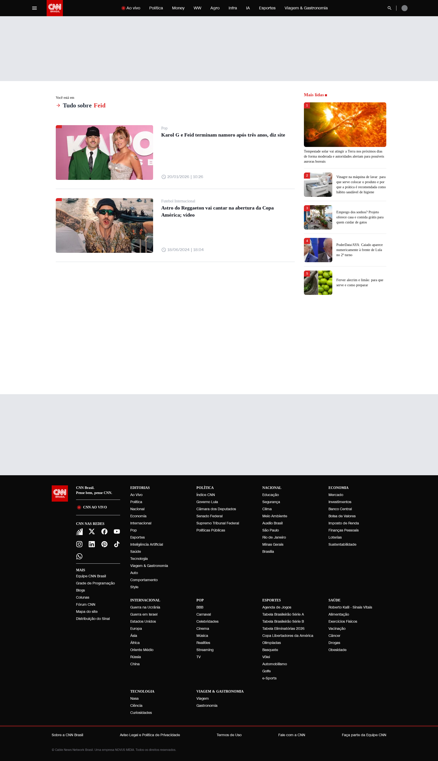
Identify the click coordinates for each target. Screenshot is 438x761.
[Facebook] (104, 531)
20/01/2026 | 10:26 (185, 177)
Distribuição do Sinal (93, 618)
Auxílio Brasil (272, 523)
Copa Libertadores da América (287, 635)
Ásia (133, 635)
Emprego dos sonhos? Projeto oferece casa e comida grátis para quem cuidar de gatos (360, 217)
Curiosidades (141, 712)
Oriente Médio (141, 650)
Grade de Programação (95, 583)
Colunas (82, 597)
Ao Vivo (136, 494)
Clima (267, 509)
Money (178, 8)
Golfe (266, 671)
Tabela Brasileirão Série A (283, 614)
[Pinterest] (104, 544)
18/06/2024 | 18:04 (185, 250)
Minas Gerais (272, 544)
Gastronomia (206, 705)
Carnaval (203, 614)
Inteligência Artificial (146, 544)
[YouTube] (117, 531)
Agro (215, 8)
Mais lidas (314, 94)
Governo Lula (207, 502)
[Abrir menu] (34, 8)
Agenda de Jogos (276, 607)
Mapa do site (87, 611)
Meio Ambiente (274, 516)
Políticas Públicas (210, 530)
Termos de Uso (229, 735)
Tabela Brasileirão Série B (283, 621)
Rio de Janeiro (274, 537)
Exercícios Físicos (342, 621)
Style (134, 587)
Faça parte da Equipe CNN (364, 735)
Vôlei (266, 657)
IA (248, 8)
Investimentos (339, 502)
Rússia (135, 657)
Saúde (135, 551)
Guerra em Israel (143, 614)
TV (198, 657)
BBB (199, 607)
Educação (270, 494)
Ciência (136, 705)
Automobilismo (274, 664)
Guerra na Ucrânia (145, 607)
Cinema (202, 628)
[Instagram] (79, 544)
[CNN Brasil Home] (55, 8)
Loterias (335, 537)
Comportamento (144, 580)
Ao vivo (133, 8)
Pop (133, 530)
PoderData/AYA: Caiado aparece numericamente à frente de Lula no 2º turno (359, 250)
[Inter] (79, 531)
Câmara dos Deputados (216, 509)
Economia (138, 516)
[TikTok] (117, 544)
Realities (203, 642)
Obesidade (337, 650)
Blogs (80, 590)
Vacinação (336, 628)
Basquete (270, 650)
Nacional (137, 509)
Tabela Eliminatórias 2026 (283, 628)
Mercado (335, 494)
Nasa (134, 698)
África (135, 642)
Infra (233, 8)
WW (197, 8)
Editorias (140, 488)
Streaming (204, 650)
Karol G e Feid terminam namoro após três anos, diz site (223, 135)
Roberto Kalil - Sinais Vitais (350, 607)
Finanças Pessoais (343, 530)
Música (202, 635)
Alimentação (338, 614)
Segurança (271, 502)
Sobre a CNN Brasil (67, 735)
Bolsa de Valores (342, 516)
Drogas (334, 642)
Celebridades (207, 621)
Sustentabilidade (342, 544)
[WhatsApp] (79, 556)
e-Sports (269, 678)
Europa (136, 628)
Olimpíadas (271, 642)
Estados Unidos (143, 621)
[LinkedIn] (92, 544)
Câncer (334, 635)
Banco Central (340, 509)
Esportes (267, 8)
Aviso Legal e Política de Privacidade (150, 735)
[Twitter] (92, 531)
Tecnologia (139, 558)
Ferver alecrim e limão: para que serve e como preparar (359, 282)
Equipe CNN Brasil (91, 576)
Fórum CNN (85, 604)
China (135, 664)
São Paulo (270, 530)
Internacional (140, 523)
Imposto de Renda (343, 523)
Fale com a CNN (291, 735)
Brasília (268, 551)
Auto (134, 572)
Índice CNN (205, 494)
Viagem (202, 698)
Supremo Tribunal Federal (217, 523)
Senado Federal (209, 516)
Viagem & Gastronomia (306, 8)
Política (156, 8)
